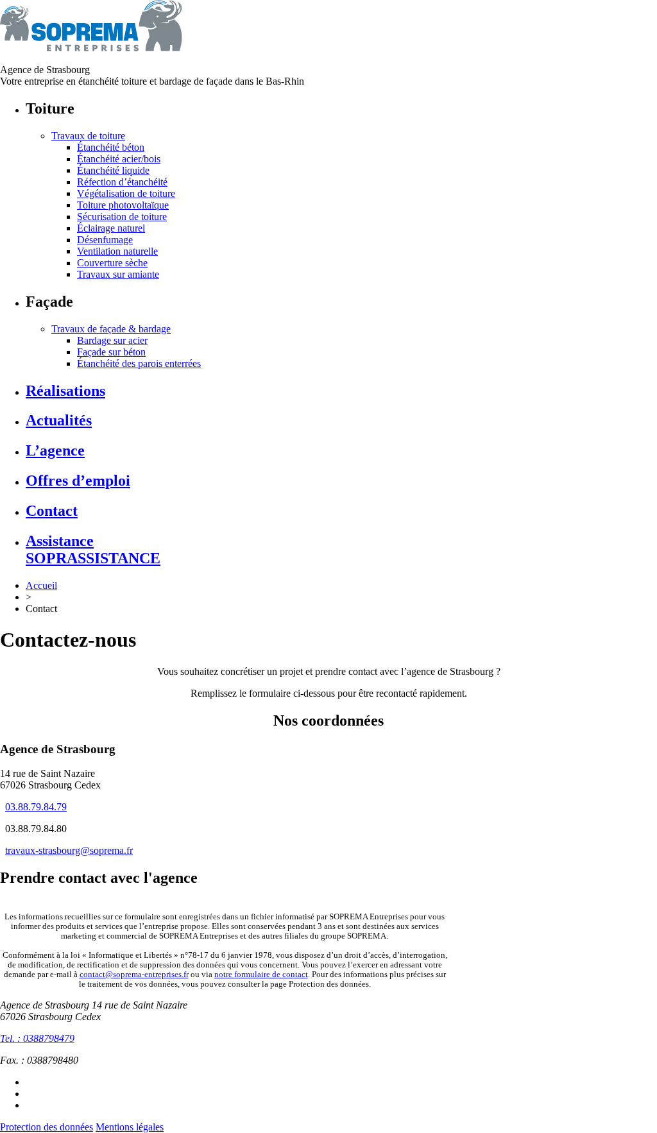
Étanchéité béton (110, 147)
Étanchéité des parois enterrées (139, 363)
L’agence (55, 450)
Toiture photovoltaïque (123, 205)
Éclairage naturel (111, 228)
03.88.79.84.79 (36, 806)
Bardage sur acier (112, 340)
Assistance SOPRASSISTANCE (93, 549)
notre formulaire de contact (261, 974)
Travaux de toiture (88, 135)
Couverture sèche (112, 262)
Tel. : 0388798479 (37, 1038)
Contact (52, 510)
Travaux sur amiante (118, 274)
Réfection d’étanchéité (122, 181)
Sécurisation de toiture (122, 216)
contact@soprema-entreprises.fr (134, 974)
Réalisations (65, 390)
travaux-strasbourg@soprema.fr (69, 850)
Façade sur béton (111, 351)
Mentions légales (130, 1126)
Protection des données (46, 1126)
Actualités (59, 420)
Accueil (41, 585)
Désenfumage (105, 239)
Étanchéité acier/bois (118, 158)
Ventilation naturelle (117, 251)
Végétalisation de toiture (126, 193)
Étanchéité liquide (113, 170)
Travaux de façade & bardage (111, 328)
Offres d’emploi (78, 480)
